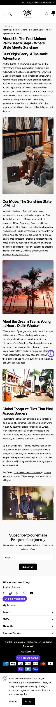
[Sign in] (46, 14)
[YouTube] (31, 593)
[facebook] (3, 593)
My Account (9, 605)
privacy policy (20, 694)
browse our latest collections (27, 472)
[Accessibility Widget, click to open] (50, 353)
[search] (10, 14)
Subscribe (28, 567)
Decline (13, 701)
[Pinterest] (17, 593)
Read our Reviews (11, 587)
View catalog (4, 14)
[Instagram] (10, 593)
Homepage (7, 26)
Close (28, 612)
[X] (24, 593)
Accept (28, 701)
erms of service (43, 690)
